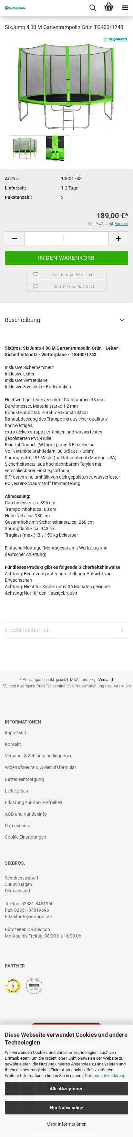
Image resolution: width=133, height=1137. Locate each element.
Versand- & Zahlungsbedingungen (39, 755)
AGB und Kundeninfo (26, 814)
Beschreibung (22, 319)
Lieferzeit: (15, 187)
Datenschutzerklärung (105, 1075)
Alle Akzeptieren (67, 1088)
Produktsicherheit (27, 630)
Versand (105, 679)
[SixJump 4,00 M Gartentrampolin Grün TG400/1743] (66, 85)
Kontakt (13, 744)
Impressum (16, 732)
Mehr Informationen (66, 1124)
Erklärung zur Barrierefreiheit (33, 802)
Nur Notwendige (66, 1107)
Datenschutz (17, 825)
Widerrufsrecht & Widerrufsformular (40, 767)
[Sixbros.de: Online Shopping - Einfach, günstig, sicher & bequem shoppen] (13, 8)
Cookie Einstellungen (25, 837)
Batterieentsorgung (24, 779)
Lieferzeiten (16, 790)
